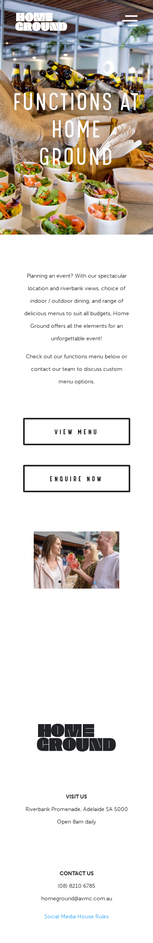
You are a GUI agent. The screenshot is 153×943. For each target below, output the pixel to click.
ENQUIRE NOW (76, 479)
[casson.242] (76, 587)
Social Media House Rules (76, 916)
